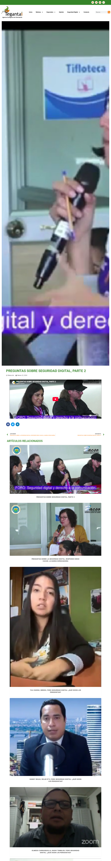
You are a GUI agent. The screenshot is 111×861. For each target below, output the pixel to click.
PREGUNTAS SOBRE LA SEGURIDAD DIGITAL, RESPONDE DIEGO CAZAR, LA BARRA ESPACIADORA (55, 528)
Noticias (38, 12)
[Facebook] (92, 2)
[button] (8, 424)
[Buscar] (109, 12)
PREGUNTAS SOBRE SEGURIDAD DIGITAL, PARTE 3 (55, 468)
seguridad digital (60, 471)
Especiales (50, 12)
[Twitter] (96, 2)
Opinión (61, 12)
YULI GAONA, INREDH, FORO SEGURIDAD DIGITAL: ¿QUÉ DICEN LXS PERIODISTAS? (55, 626)
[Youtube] (100, 2)
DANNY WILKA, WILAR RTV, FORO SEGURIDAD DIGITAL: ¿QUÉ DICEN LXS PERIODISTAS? (55, 736)
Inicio (30, 12)
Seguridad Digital (72, 12)
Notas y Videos (50, 471)
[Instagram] (103, 2)
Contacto (86, 12)
